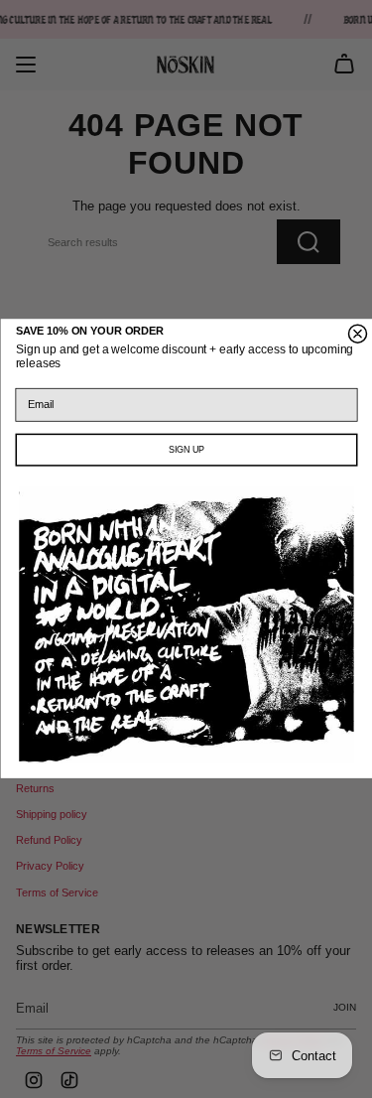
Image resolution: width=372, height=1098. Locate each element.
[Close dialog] (357, 334)
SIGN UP (186, 450)
